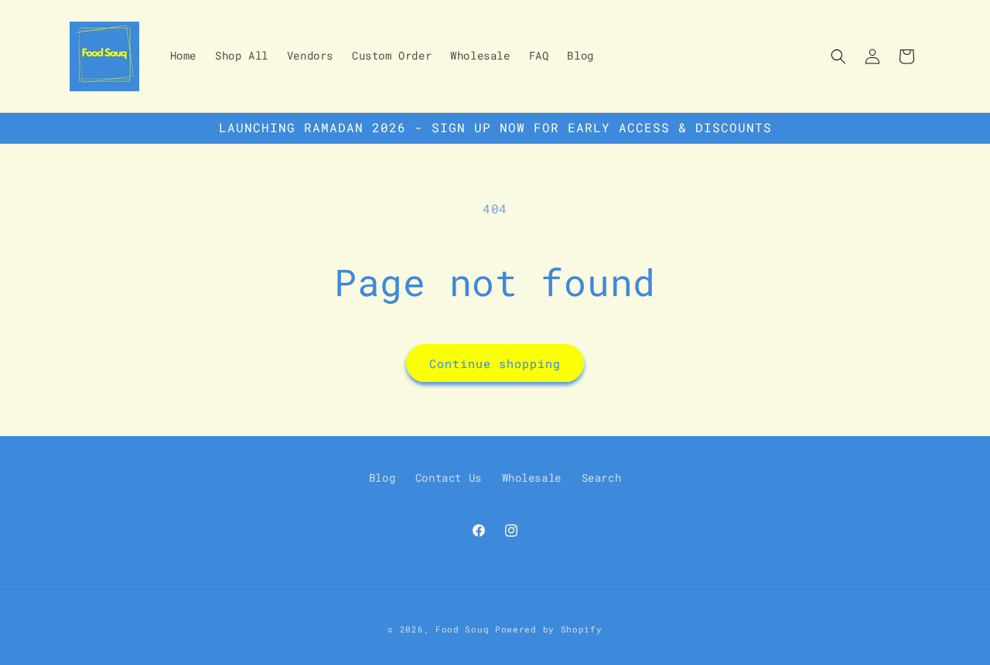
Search (602, 477)
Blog (382, 477)
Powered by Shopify (549, 629)
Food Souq (462, 629)
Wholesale (532, 477)
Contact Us (448, 477)
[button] (838, 56)
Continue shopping (495, 363)
